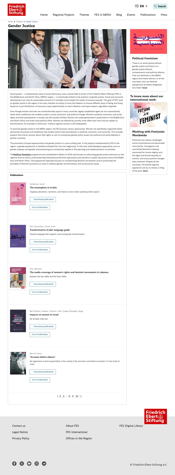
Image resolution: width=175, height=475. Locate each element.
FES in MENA (102, 14)
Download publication (44, 199)
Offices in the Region (79, 438)
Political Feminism (22, 154)
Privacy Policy (20, 438)
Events (131, 14)
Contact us (18, 426)
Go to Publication (40, 207)
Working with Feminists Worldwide (148, 133)
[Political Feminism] (148, 41)
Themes (84, 14)
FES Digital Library (131, 426)
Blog (119, 14)
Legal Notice (20, 432)
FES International (76, 432)
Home (44, 14)
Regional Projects (63, 14)
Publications (148, 14)
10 (77, 396)
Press (164, 14)
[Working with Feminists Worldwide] (148, 114)
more (144, 88)
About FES (72, 426)
